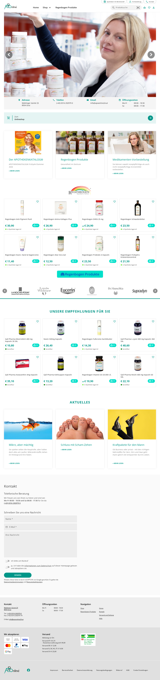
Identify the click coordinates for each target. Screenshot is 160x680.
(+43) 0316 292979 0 (12, 503)
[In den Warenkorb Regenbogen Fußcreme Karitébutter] (112, 345)
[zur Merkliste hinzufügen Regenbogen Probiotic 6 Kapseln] (114, 237)
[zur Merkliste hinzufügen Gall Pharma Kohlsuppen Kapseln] (76, 357)
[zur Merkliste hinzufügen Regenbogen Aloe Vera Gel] (76, 237)
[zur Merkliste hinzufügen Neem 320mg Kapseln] (76, 321)
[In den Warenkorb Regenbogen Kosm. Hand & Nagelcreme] (35, 261)
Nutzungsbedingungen (34, 582)
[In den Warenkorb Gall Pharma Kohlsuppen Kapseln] (74, 381)
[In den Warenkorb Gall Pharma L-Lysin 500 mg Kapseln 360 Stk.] (151, 345)
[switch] (40, 560)
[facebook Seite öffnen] (28, 670)
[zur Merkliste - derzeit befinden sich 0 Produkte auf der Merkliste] (149, 7)
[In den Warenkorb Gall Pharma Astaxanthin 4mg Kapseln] (35, 381)
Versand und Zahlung (106, 615)
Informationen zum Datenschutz (38, 566)
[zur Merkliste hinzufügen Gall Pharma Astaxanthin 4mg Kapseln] (37, 357)
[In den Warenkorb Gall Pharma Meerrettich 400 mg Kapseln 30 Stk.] (35, 345)
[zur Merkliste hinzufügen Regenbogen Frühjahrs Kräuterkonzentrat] (153, 237)
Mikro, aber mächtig (21, 445)
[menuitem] (36, 7)
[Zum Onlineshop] (150, 118)
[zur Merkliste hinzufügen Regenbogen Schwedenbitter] (153, 201)
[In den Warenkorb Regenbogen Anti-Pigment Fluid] (35, 225)
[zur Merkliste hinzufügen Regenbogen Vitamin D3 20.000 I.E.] (114, 357)
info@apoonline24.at (16, 619)
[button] (138, 7)
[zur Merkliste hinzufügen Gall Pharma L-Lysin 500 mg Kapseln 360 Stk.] (153, 321)
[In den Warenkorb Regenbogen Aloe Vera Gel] (74, 261)
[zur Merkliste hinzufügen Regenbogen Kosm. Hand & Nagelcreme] (37, 237)
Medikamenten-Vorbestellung (131, 159)
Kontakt (101, 612)
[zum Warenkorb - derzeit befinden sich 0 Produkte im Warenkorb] (144, 7)
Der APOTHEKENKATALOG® (26, 159)
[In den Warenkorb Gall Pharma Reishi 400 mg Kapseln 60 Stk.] (151, 381)
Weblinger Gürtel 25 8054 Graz (11, 609)
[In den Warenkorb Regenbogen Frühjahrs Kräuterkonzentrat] (151, 261)
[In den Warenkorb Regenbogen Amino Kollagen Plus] (74, 225)
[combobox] (125, 8)
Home (101, 608)
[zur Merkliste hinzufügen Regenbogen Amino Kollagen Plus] (76, 201)
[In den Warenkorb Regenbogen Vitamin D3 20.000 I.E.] (112, 381)
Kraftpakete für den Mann (128, 445)
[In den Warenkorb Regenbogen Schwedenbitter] (151, 225)
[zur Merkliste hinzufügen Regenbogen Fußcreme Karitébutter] (114, 321)
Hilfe (100, 618)
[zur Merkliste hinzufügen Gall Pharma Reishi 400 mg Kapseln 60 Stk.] (153, 357)
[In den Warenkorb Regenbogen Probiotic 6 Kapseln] (112, 261)
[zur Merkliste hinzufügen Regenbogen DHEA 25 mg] (114, 201)
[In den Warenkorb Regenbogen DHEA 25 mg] (112, 225)
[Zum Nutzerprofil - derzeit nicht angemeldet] (153, 7)
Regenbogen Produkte (75, 159)
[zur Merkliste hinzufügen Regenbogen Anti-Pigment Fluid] (37, 201)
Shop (82, 608)
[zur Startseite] (17, 6)
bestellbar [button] (10, 349)
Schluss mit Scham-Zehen (76, 445)
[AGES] (88, 639)
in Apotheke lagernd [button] (14, 229)
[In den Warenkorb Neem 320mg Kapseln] (74, 345)
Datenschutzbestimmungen (13, 582)
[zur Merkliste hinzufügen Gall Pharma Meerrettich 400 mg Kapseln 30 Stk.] (37, 321)
